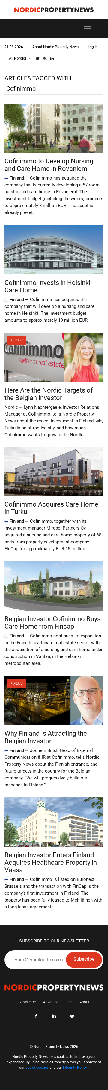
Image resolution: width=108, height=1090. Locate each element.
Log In (93, 47)
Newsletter (27, 1002)
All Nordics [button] (18, 58)
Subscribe (84, 959)
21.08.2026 (13, 47)
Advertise (50, 1002)
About (84, 1002)
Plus (68, 1002)
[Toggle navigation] (88, 28)
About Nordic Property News (55, 47)
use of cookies (37, 1067)
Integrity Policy (75, 1067)
